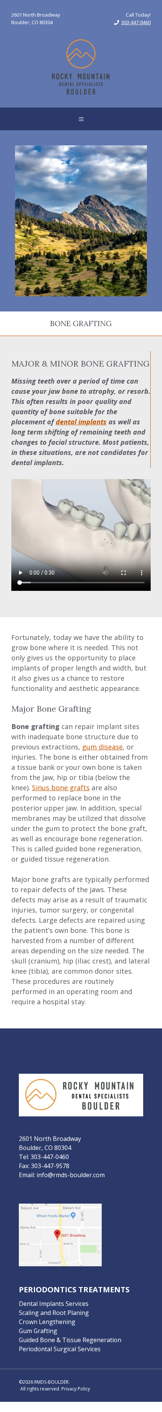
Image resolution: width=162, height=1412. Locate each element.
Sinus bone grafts (61, 787)
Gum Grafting (38, 1331)
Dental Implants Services (54, 1303)
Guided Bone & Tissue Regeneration (70, 1340)
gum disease (102, 746)
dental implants (81, 421)
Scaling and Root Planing (54, 1313)
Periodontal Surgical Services (60, 1349)
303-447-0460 (136, 22)
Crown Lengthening (47, 1322)
